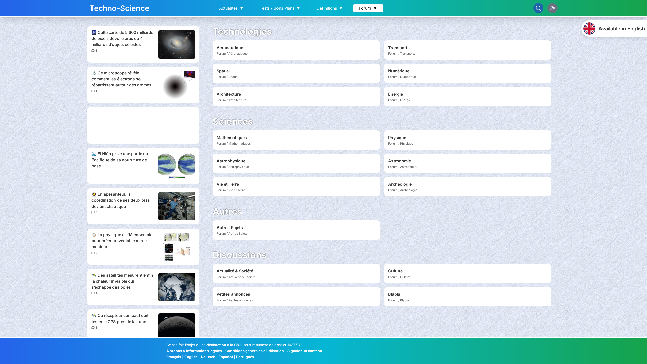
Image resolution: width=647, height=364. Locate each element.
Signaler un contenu (304, 351)
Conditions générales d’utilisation (254, 351)
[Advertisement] (143, 125)
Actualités (231, 8)
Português (245, 357)
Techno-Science (119, 8)
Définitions (330, 8)
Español (226, 357)
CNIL (238, 345)
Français (173, 357)
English (191, 357)
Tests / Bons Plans (280, 8)
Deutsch (208, 357)
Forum (368, 8)
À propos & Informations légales (194, 351)
